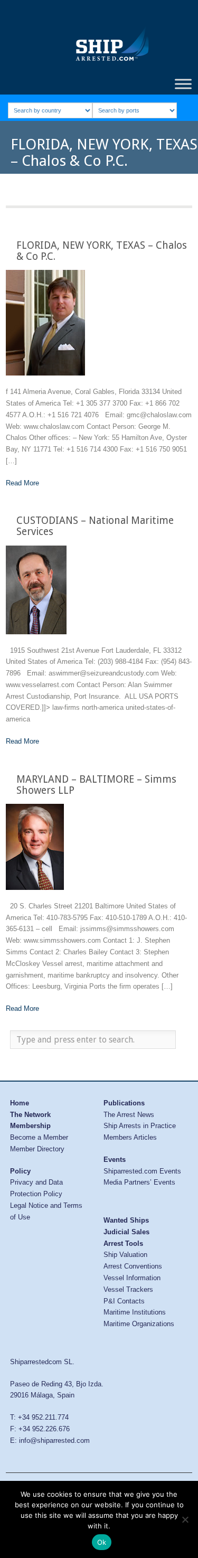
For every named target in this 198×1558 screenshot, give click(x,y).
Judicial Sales (126, 1232)
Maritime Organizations (138, 1324)
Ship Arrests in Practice (139, 1126)
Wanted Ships (126, 1220)
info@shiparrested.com (54, 1440)
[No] (185, 1519)
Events (114, 1159)
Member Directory (37, 1149)
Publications (124, 1103)
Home (19, 1103)
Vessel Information (132, 1278)
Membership (30, 1126)
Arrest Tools (123, 1243)
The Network (30, 1115)
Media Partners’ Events (139, 1182)
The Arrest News (128, 1115)
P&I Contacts (124, 1301)
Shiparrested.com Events (142, 1171)
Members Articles (130, 1137)
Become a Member (39, 1137)
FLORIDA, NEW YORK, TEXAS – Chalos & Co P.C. (101, 250)
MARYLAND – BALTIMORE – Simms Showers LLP (96, 784)
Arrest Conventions (132, 1266)
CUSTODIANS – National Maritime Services (95, 526)
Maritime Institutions (134, 1312)
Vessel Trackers (128, 1289)
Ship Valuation (125, 1255)
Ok (102, 1542)
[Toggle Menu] (183, 84)
